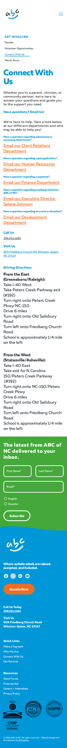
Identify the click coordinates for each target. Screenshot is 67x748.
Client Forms (10, 678)
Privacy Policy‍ (11, 693)
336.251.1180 (12, 238)
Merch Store (12, 60)
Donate (9, 42)
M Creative (24, 740)
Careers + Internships (15, 688)
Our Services (10, 661)
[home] (12, 14)
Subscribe (16, 516)
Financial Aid (10, 683)
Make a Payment (13, 646)
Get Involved (16, 36)
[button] (60, 14)
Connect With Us (15, 54)
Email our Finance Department (31, 182)
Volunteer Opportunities (19, 48)
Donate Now (18, 589)
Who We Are (11, 651)
